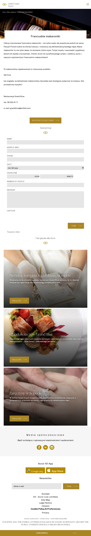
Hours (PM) (12, 173)
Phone (10, 156)
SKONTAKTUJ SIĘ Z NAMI (43, 120)
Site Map (45, 499)
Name (9, 138)
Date (9, 164)
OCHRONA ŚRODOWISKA (58, 524)
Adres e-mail (13, 147)
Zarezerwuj (42, 533)
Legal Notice (45, 502)
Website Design (38, 524)
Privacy (45, 512)
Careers (45, 506)
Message (11, 190)
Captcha (11, 210)
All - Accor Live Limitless (45, 496)
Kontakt (46, 493)
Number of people (16, 181)
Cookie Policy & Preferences (45, 508)
